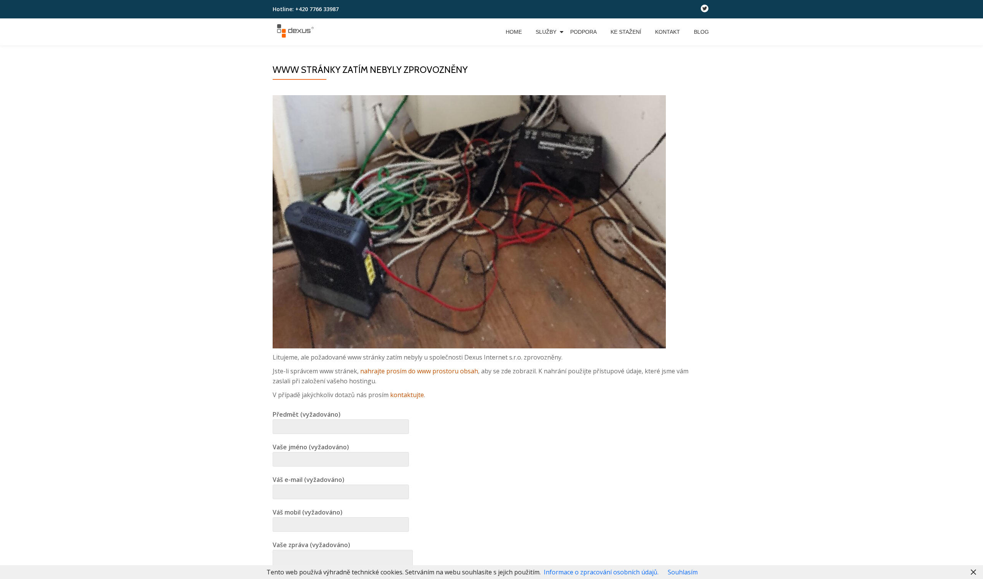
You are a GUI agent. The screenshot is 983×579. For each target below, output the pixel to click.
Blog (701, 32)
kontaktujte (407, 395)
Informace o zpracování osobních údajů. (601, 572)
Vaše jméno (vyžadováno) (311, 447)
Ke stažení (626, 32)
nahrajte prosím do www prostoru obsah (419, 371)
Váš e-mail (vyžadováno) (308, 479)
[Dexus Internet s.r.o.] (296, 31)
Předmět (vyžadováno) (307, 414)
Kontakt (667, 32)
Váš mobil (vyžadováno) (308, 512)
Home (514, 32)
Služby (546, 32)
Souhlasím (683, 572)
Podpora (583, 32)
